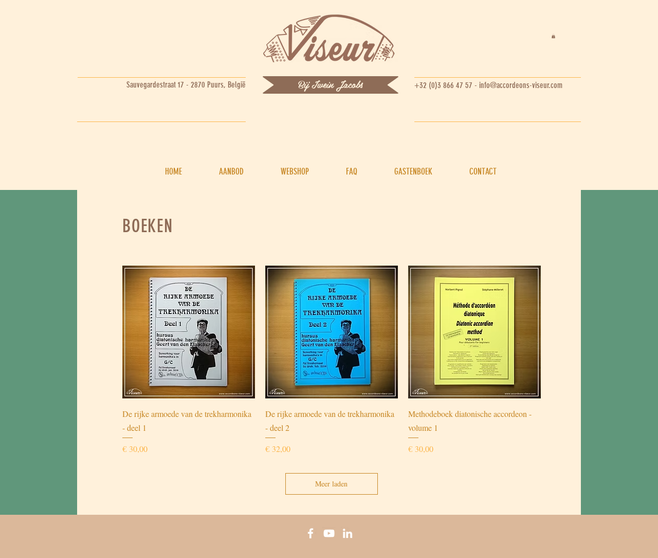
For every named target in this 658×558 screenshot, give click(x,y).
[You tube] (329, 533)
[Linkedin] (347, 533)
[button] (553, 36)
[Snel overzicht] (188, 332)
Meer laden (331, 484)
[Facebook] (310, 533)
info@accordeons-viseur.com (520, 85)
